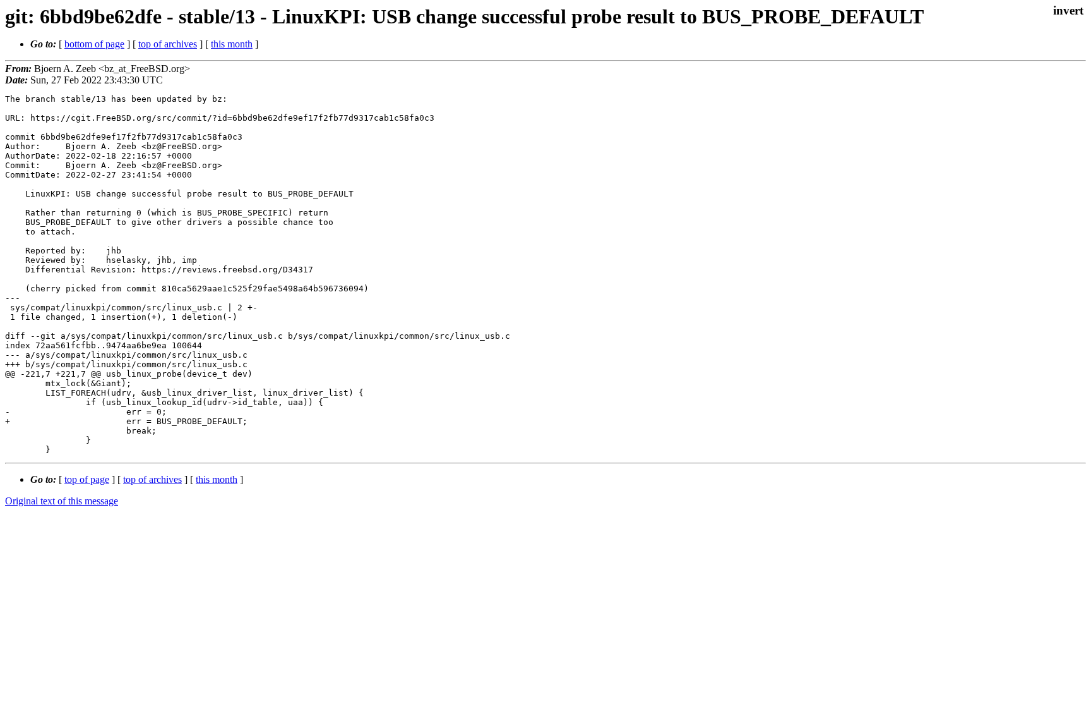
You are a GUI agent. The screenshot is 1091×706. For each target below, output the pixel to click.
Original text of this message (61, 501)
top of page (86, 479)
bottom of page (94, 44)
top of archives (167, 44)
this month (232, 44)
